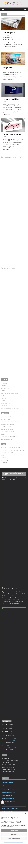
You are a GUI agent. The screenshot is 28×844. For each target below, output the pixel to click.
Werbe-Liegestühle (6, 439)
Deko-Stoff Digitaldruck (7, 431)
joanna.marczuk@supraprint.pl (10, 726)
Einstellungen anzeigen (14, 838)
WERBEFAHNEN (5, 405)
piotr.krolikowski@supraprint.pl (10, 733)
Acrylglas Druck (7, 67)
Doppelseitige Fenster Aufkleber (10, 421)
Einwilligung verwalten (2, 802)
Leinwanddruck (5, 419)
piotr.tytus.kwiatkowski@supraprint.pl (12, 740)
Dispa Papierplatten (9, 32)
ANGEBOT (4, 383)
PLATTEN (3, 398)
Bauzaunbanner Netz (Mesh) (9, 436)
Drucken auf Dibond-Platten (11, 99)
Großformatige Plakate (7, 424)
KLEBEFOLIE (4, 395)
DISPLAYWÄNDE (5, 388)
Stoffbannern (4, 434)
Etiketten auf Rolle (6, 426)
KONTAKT (4, 457)
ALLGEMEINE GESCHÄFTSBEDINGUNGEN (12, 447)
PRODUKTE (4, 400)
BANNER (3, 385)
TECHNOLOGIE (5, 403)
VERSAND (4, 462)
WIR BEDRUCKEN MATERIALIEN (10, 408)
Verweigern (14, 834)
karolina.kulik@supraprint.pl (9, 747)
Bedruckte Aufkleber (7, 429)
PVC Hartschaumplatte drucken (12, 134)
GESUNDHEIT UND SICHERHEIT (10, 393)
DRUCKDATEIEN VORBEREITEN (10, 452)
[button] (26, 813)
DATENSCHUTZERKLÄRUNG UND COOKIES (13, 842)
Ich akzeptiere (14, 830)
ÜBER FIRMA (4, 460)
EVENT (3, 390)
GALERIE (3, 455)
